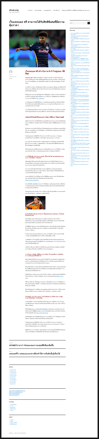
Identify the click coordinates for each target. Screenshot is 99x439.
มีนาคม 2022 (12, 378)
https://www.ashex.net (14, 395)
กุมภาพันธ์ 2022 (13, 379)
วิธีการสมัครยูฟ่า (40, 98)
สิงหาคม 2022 (13, 371)
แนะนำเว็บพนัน (38, 10)
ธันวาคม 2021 (13, 382)
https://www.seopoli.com (32, 180)
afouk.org (14, 10)
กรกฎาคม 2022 (13, 372)
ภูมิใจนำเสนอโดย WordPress (20, 433)
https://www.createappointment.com (17, 390)
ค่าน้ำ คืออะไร (56, 10)
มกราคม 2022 (13, 381)
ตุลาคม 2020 (12, 383)
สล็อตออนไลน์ (13, 408)
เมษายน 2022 (13, 376)
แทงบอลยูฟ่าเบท (47, 10)
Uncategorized (13, 404)
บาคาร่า (11, 406)
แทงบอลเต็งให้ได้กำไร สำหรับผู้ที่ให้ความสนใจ (79, 58)
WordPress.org (13, 424)
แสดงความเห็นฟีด (13, 422)
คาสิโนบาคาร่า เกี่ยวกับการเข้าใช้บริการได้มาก (80, 68)
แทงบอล (10, 78)
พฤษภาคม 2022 (13, 375)
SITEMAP (30, 10)
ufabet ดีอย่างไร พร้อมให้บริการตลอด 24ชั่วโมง (80, 95)
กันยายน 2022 (13, 369)
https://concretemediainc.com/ (16, 392)
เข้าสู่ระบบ (12, 420)
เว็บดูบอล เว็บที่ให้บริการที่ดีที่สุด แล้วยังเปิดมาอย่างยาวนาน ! (76, 10)
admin (10, 74)
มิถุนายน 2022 (13, 374)
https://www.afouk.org (42, 313)
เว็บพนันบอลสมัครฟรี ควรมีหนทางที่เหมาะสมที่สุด (80, 143)
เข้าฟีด (11, 421)
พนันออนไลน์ (12, 407)
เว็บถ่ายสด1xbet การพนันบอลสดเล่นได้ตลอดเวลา (80, 99)
